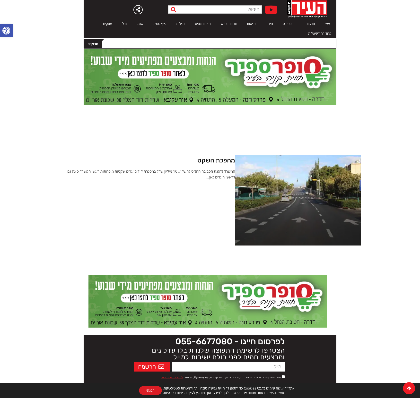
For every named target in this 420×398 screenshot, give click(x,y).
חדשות (310, 23)
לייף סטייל (159, 23)
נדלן (124, 23)
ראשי (328, 23)
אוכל (140, 23)
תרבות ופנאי (228, 23)
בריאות (251, 23)
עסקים (107, 23)
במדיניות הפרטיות (176, 392)
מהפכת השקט (216, 160)
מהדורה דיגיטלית (320, 33)
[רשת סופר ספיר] (210, 76)
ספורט (287, 23)
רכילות (180, 23)
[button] (6, 30)
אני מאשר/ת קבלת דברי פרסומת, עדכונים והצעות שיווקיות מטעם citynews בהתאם (221, 377)
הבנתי (150, 390)
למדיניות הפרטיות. (172, 377)
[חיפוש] (174, 9)
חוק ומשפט (203, 23)
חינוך (269, 23)
